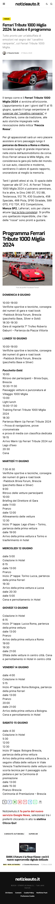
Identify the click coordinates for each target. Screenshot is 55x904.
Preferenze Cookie (27, 896)
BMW (5, 864)
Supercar (33, 834)
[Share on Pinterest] (25, 802)
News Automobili (14, 864)
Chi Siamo (9, 893)
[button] (4, 3)
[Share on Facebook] (10, 802)
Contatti (18, 893)
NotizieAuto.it (27, 4)
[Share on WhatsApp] (35, 802)
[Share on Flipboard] (20, 802)
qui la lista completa (24, 212)
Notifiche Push (41, 893)
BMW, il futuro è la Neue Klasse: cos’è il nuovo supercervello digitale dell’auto (27, 858)
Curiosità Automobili (14, 834)
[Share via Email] (15, 802)
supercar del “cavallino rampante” (23, 113)
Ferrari (6, 19)
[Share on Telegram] (30, 802)
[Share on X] (4, 802)
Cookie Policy (29, 893)
